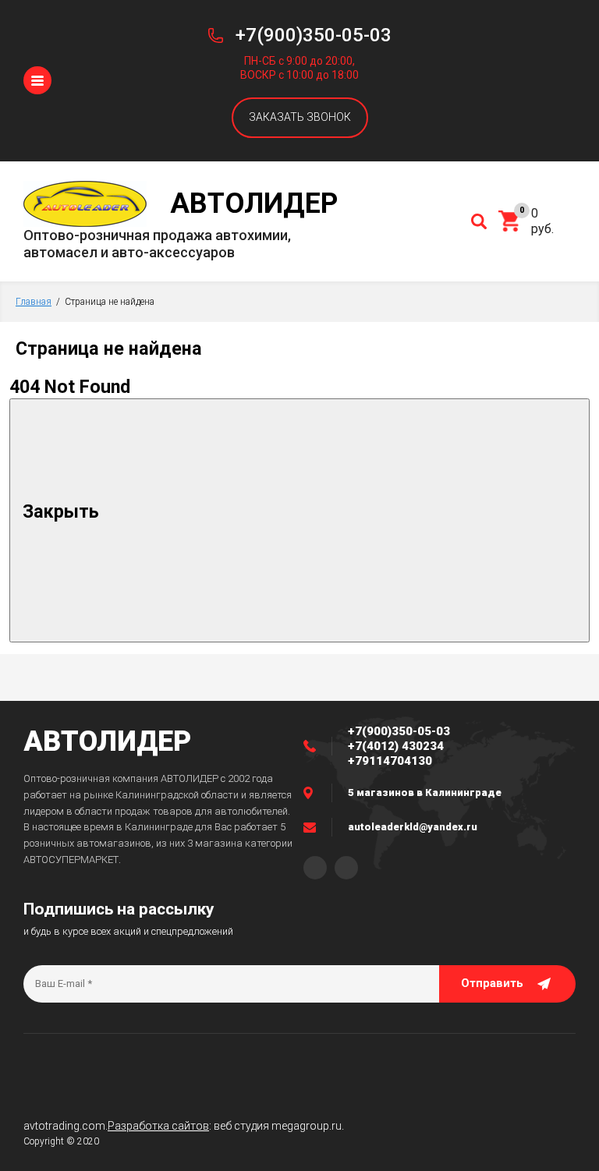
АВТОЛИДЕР (107, 741)
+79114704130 (390, 761)
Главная (33, 301)
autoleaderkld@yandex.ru (412, 827)
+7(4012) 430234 (396, 746)
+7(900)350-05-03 (314, 35)
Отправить (492, 983)
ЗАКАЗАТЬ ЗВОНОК (300, 117)
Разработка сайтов (158, 1126)
